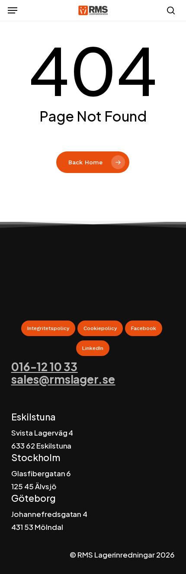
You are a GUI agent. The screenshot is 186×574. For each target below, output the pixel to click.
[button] (12, 10)
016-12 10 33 (44, 366)
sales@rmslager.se (63, 379)
